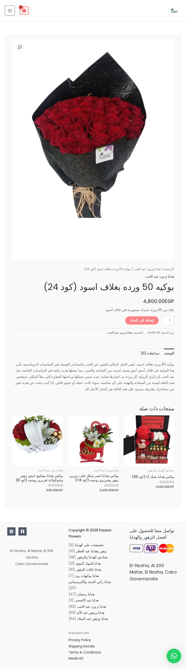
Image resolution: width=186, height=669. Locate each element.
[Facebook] (22, 531)
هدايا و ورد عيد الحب (146, 269)
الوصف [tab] (169, 353)
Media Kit (76, 658)
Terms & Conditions (85, 652)
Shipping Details (82, 646)
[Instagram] (11, 531)
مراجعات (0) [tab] (150, 353)
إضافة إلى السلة (142, 320)
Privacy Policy (80, 640)
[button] (19, 47)
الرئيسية (168, 269)
